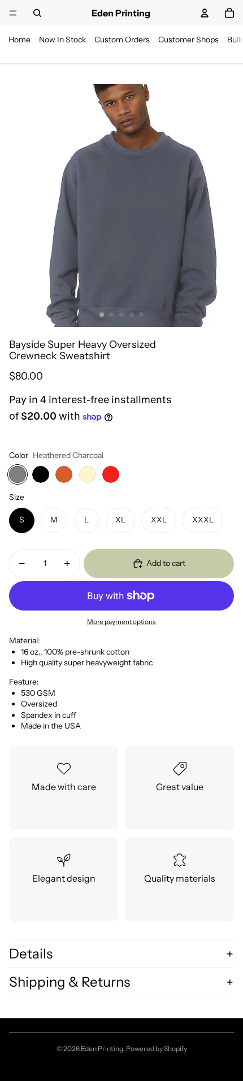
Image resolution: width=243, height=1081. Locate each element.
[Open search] (37, 13)
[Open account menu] (204, 13)
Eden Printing (102, 1048)
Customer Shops (188, 39)
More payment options (121, 622)
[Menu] (13, 13)
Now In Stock (62, 39)
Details (31, 953)
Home (19, 39)
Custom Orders (122, 39)
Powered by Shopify (156, 1048)
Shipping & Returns (69, 982)
